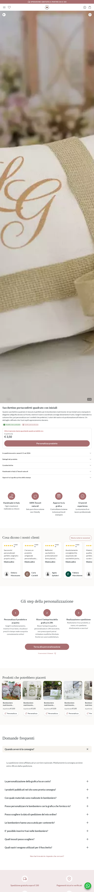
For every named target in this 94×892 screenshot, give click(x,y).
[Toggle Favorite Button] (90, 15)
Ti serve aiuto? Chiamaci (45, 653)
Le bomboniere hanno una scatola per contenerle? (30, 822)
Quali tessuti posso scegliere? (19, 839)
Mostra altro (9, 562)
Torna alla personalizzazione (47, 646)
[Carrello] (90, 7)
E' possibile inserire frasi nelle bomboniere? (26, 831)
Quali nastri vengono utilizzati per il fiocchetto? (28, 847)
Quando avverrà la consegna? (19, 749)
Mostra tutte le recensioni (80, 538)
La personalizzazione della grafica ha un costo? (28, 781)
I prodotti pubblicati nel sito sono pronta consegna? (30, 789)
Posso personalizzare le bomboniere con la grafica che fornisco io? (38, 806)
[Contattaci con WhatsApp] (87, 885)
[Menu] (4, 7)
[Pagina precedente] (4, 14)
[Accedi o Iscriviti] (85, 7)
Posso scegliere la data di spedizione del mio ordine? (31, 814)
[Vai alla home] (47, 7)
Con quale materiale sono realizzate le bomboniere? (30, 797)
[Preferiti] (9, 7)
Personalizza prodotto (46, 443)
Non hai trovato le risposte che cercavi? (47, 856)
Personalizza (12, 713)
